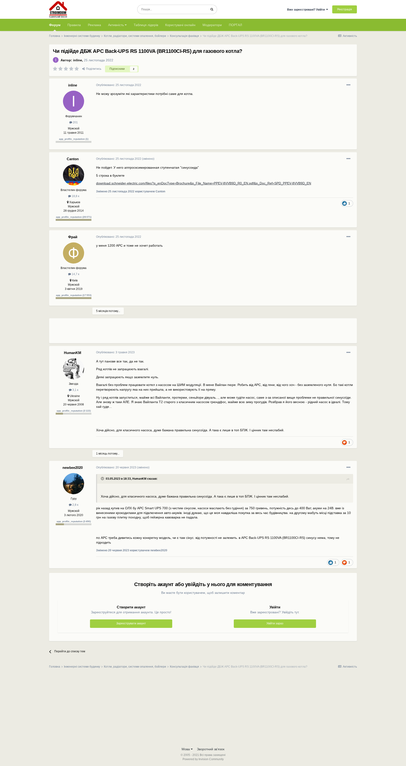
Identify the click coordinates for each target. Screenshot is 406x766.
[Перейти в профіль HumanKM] (73, 368)
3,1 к (75, 390)
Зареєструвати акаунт (131, 623)
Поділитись (93, 68)
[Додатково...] (348, 85)
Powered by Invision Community (203, 759)
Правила (74, 25)
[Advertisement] (181, 332)
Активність (116, 25)
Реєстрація (344, 9)
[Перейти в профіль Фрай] (73, 253)
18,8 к (75, 196)
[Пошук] (212, 9)
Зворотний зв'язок (210, 749)
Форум (54, 25)
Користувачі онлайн (180, 25)
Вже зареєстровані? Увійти (306, 9)
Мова (186, 749)
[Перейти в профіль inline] (56, 60)
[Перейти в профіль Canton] (73, 175)
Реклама (94, 25)
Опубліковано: (118, 85)
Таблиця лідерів (146, 25)
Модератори (212, 25)
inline (77, 60)
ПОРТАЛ (235, 25)
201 (75, 122)
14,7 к (75, 274)
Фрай (72, 237)
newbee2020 (72, 468)
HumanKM (72, 353)
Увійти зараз (274, 623)
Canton (73, 159)
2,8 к (75, 504)
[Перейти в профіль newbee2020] (73, 483)
